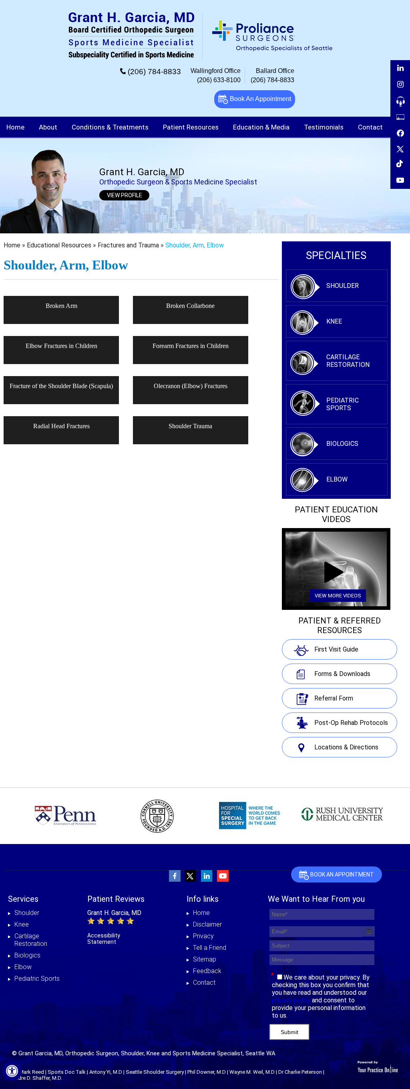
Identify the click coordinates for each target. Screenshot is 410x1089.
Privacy (203, 936)
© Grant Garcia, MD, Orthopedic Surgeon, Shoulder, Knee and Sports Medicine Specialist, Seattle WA (143, 1053)
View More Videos (338, 596)
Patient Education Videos (336, 514)
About (48, 127)
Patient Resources (191, 127)
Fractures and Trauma (129, 245)
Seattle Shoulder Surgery (155, 1072)
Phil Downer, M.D (206, 1072)
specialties (336, 255)
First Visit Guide (336, 649)
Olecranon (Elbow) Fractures (190, 386)
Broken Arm (61, 305)
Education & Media (261, 127)
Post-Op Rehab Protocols (351, 723)
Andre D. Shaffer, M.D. (37, 1078)
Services (23, 899)
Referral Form (333, 698)
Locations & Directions (346, 747)
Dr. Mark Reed (28, 1072)
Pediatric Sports (342, 404)
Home (15, 127)
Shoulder (342, 285)
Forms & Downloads (342, 674)
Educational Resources (60, 245)
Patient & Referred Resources (339, 625)
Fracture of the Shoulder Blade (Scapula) (61, 386)
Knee (334, 321)
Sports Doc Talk (67, 1072)
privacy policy (291, 1000)
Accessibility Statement (103, 938)
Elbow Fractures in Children (61, 345)
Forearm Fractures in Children (191, 345)
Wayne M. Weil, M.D (252, 1072)
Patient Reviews (116, 899)
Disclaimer (207, 924)
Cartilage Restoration (348, 360)
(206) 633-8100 (219, 80)
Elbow (337, 479)
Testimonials (324, 127)
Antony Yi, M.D (105, 1072)
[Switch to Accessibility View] (12, 1071)
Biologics (342, 443)
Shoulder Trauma (190, 426)
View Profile (124, 195)
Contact (204, 982)
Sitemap (204, 959)
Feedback (207, 971)
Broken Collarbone (190, 305)
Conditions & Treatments (110, 127)
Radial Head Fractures (61, 426)
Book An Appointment (259, 98)
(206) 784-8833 (154, 71)
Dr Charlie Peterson (300, 1072)
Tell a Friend (209, 947)
